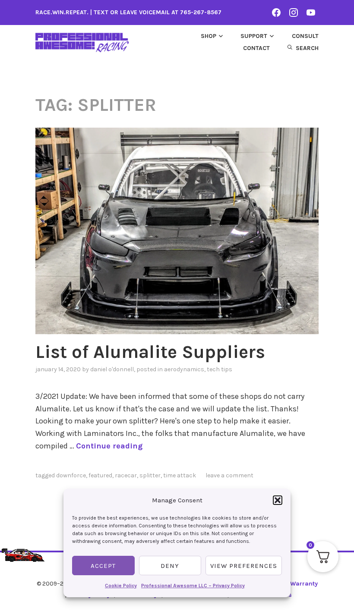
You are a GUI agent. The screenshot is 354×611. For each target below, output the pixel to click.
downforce (71, 475)
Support (253, 36)
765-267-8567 (200, 12)
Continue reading (109, 446)
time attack (179, 475)
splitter (150, 475)
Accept (103, 566)
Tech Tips (219, 369)
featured (100, 475)
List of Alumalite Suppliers (150, 352)
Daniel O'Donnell (112, 369)
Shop (208, 36)
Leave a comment (229, 475)
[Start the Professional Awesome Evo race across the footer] (23, 549)
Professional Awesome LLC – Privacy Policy (193, 586)
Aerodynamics (184, 369)
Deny (170, 566)
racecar (126, 475)
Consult (305, 36)
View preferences (243, 566)
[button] (277, 500)
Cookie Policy (121, 586)
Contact (256, 48)
